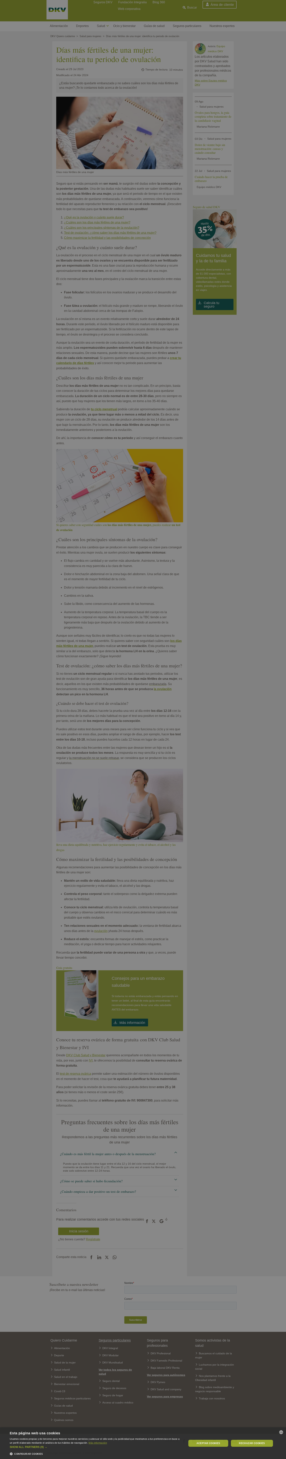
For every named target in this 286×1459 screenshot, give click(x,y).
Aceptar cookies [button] (208, 1443)
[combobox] (281, 1432)
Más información (98, 1443)
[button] (96, 1447)
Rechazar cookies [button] (252, 1443)
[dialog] (143, 1443)
